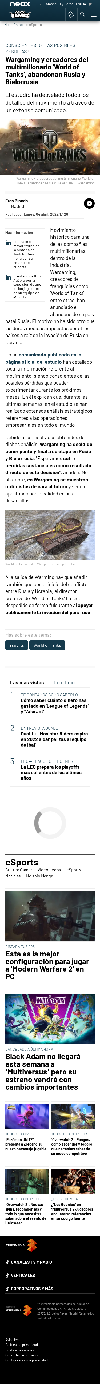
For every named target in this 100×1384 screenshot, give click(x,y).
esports (16, 644)
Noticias (13, 875)
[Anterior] (41, 4)
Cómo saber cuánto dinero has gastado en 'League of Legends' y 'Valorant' (55, 706)
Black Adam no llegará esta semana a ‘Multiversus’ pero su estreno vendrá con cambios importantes (43, 1071)
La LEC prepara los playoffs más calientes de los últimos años (51, 772)
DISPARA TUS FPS (20, 946)
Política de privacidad (21, 1345)
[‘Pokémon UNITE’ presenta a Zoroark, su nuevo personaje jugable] (27, 1116)
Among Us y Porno (59, 4)
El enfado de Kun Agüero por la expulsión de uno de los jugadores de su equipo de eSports (27, 286)
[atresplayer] (71, 14)
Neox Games (14, 24)
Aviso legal (13, 1340)
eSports (21, 861)
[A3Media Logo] (21, 1250)
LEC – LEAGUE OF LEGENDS (47, 761)
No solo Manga (39, 875)
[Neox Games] (25, 14)
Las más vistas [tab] (27, 682)
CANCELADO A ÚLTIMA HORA (29, 1049)
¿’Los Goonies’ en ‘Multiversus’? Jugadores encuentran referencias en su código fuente (72, 1211)
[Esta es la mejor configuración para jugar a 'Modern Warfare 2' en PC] (50, 916)
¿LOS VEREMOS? (64, 1199)
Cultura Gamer (18, 869)
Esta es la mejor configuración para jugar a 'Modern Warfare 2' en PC (47, 965)
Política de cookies (19, 1350)
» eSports (34, 24)
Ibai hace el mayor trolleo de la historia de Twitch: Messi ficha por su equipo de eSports (26, 254)
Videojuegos (49, 869)
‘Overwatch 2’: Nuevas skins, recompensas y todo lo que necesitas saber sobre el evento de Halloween (25, 1213)
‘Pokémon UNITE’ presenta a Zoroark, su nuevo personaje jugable (25, 1144)
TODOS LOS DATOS (20, 1134)
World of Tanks (47, 644)
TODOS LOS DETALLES (69, 1134)
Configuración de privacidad (26, 1360)
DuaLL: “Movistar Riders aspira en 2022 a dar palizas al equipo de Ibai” (54, 739)
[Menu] (93, 15)
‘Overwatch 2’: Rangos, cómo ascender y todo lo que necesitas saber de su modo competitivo (71, 1146)
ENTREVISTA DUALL (39, 727)
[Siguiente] (90, 4)
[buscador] (82, 14)
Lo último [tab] (64, 682)
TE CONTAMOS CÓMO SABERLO (49, 694)
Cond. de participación (22, 1355)
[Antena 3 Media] (18, 1311)
